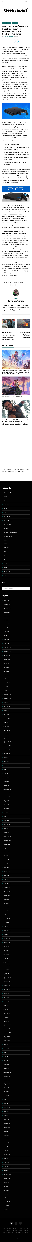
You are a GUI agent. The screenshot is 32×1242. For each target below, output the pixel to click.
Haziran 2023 (7, 750)
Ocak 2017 (6, 1052)
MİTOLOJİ (6, 548)
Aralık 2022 (6, 773)
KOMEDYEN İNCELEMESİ (10, 532)
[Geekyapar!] (16, 10)
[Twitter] (18, 41)
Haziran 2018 (7, 985)
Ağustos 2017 (7, 1025)
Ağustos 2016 (7, 1072)
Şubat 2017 (7, 1048)
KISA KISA (6, 528)
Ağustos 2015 (7, 1119)
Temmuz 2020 (7, 887)
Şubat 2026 (7, 624)
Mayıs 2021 (7, 848)
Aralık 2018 (6, 962)
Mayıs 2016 (7, 1084)
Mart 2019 (6, 950)
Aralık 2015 (6, 1103)
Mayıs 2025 (7, 659)
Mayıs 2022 (7, 801)
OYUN (9, 23)
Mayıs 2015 (7, 1131)
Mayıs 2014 (7, 1178)
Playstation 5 (18, 282)
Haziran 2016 (7, 1080)
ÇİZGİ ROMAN (7, 493)
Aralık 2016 (6, 1056)
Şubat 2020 (7, 907)
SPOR (5, 563)
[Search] (23, 1)
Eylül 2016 (6, 1068)
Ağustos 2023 (7, 742)
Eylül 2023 (6, 738)
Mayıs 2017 (7, 1037)
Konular (6, 540)
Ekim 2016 (6, 1064)
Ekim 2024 (6, 687)
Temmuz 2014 (7, 1170)
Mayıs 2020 (7, 895)
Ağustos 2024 (7, 694)
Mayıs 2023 (7, 753)
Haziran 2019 (7, 938)
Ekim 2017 (6, 1017)
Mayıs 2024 (7, 706)
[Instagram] (20, 1223)
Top (16, 1238)
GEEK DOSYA (7, 516)
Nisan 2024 (7, 710)
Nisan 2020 (7, 899)
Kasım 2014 (7, 1154)
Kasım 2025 (7, 635)
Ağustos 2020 (7, 883)
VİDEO (5, 575)
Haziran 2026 (7, 608)
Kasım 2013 (7, 1202)
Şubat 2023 (7, 765)
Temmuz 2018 (7, 981)
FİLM (5, 512)
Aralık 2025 (6, 632)
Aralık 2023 (6, 726)
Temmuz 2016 (7, 1076)
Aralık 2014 (6, 1151)
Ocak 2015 (6, 1147)
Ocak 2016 (6, 1099)
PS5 (13, 285)
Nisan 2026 (7, 616)
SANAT (5, 559)
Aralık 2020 (6, 867)
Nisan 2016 (7, 1088)
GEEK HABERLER (8, 520)
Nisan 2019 (7, 946)
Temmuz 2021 (7, 840)
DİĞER (5, 497)
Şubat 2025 (7, 671)
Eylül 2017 (6, 1021)
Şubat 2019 (7, 954)
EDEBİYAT (6, 504)
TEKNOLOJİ (14, 23)
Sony (18, 285)
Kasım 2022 (7, 777)
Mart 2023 (6, 761)
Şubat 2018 (7, 1001)
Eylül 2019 (6, 926)
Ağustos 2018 (7, 978)
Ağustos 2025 (7, 647)
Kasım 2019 (7, 919)
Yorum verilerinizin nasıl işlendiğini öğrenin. (13, 471)
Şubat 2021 (7, 860)
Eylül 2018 (6, 974)
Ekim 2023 (6, 734)
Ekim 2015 (6, 1111)
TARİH (5, 567)
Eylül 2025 (6, 643)
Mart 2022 (6, 808)
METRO (4, 23)
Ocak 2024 (6, 722)
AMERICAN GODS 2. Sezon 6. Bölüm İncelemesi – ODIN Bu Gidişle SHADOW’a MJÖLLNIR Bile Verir (8, 335)
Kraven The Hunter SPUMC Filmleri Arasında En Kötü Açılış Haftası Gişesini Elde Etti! (15, 420)
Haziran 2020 (7, 891)
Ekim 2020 (6, 875)
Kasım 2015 (7, 1107)
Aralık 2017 (6, 1009)
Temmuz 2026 (7, 604)
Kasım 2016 (7, 1060)
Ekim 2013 (6, 1206)
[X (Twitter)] (16, 1223)
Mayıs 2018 (7, 989)
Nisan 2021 (7, 852)
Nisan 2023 (7, 757)
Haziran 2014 (7, 1174)
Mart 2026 (6, 620)
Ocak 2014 (6, 1194)
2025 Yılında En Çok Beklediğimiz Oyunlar (13, 396)
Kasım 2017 (7, 1013)
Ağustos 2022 (7, 789)
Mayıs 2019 (7, 942)
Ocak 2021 (6, 864)
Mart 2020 (6, 903)
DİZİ (5, 500)
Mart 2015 (6, 1139)
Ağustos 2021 (7, 836)
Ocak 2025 (6, 675)
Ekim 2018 (6, 970)
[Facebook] (14, 41)
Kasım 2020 (7, 871)
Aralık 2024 (6, 679)
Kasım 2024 (7, 683)
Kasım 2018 (7, 966)
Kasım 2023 (7, 730)
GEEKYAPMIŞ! (7, 524)
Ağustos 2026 (7, 600)
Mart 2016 (6, 1092)
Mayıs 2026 (7, 612)
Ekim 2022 (6, 781)
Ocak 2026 (6, 628)
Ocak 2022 (6, 816)
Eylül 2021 (6, 832)
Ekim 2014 (6, 1158)
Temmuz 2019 (7, 934)
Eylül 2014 (6, 1162)
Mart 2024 (6, 714)
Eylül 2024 (6, 691)
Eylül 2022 (6, 785)
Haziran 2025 (7, 655)
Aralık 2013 (6, 1198)
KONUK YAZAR (8, 536)
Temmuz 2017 (7, 1029)
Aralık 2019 (6, 915)
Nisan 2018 (7, 993)
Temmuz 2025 (7, 651)
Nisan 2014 (7, 1182)
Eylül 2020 (6, 879)
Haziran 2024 (7, 702)
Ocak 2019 (6, 958)
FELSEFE (6, 508)
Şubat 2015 (7, 1143)
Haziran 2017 (7, 1033)
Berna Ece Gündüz (8, 36)
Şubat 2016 (7, 1095)
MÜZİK (5, 552)
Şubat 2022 (7, 812)
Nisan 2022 (7, 805)
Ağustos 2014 (7, 1166)
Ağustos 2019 (7, 930)
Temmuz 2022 (7, 793)
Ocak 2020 (6, 911)
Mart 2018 (6, 997)
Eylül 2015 (6, 1115)
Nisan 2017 (7, 1040)
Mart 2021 (6, 856)
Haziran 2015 (7, 1127)
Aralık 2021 (6, 820)
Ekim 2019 (6, 923)
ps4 (27, 282)
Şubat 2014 (7, 1190)
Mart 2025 (6, 667)
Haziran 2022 (7, 797)
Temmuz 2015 (7, 1123)
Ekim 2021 (6, 828)
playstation (7, 282)
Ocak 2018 (6, 1005)
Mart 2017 (6, 1044)
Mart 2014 (6, 1186)
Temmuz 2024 (7, 698)
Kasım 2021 (7, 824)
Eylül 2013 (6, 1209)
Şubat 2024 (7, 718)
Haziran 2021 (7, 844)
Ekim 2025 (6, 639)
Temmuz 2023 (7, 746)
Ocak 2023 (6, 769)
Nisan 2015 (7, 1135)
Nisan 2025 (7, 663)
